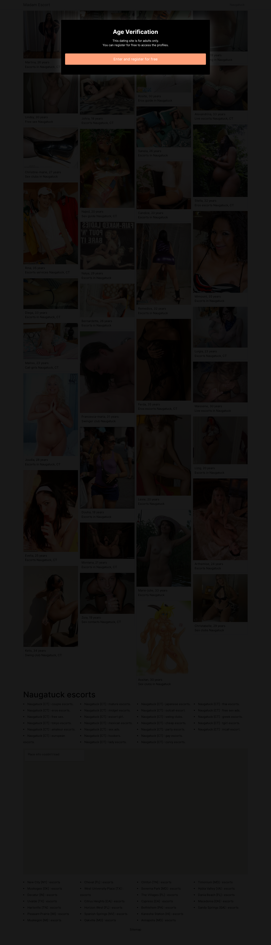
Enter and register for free (135, 59)
